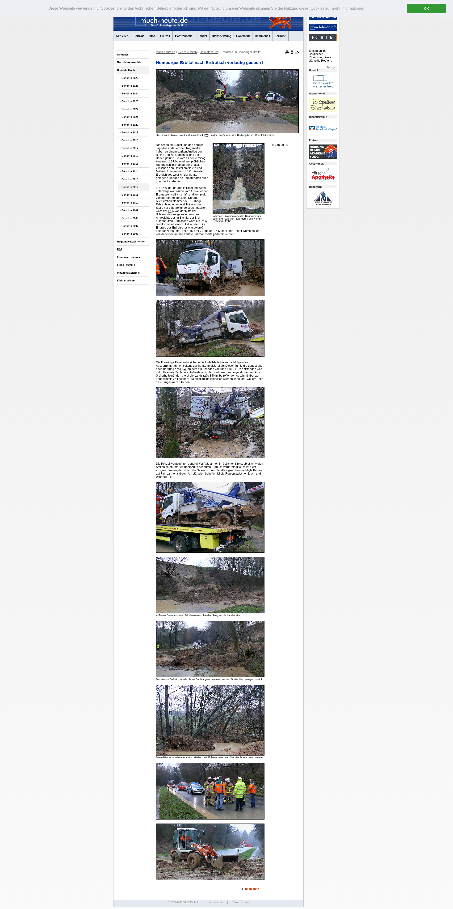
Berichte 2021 (130, 116)
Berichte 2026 (130, 77)
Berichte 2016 (130, 155)
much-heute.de (165, 52)
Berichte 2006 (130, 233)
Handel (202, 36)
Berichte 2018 (130, 140)
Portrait (139, 36)
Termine (280, 36)
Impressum (215, 902)
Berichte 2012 (130, 187)
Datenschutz (241, 902)
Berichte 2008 (130, 218)
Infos (152, 36)
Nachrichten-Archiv (129, 62)
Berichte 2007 (130, 226)
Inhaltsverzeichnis (128, 272)
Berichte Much (126, 70)
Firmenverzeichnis (128, 257)
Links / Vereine (126, 264)
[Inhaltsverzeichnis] (291, 53)
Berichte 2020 (130, 124)
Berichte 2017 (130, 148)
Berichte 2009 (130, 210)
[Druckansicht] (287, 53)
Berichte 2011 (130, 194)
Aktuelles (122, 36)
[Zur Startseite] (296, 53)
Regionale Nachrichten (131, 241)
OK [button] (426, 8)
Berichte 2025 (130, 85)
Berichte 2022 (130, 109)
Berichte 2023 (130, 101)
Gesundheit (262, 36)
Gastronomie (184, 36)
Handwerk (243, 36)
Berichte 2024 (130, 93)
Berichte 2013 (130, 179)
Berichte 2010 (130, 202)
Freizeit (165, 36)
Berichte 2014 (130, 171)
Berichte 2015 (130, 163)
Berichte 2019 (130, 132)
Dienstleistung (221, 36)
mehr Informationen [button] (348, 8)
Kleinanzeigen (126, 280)
